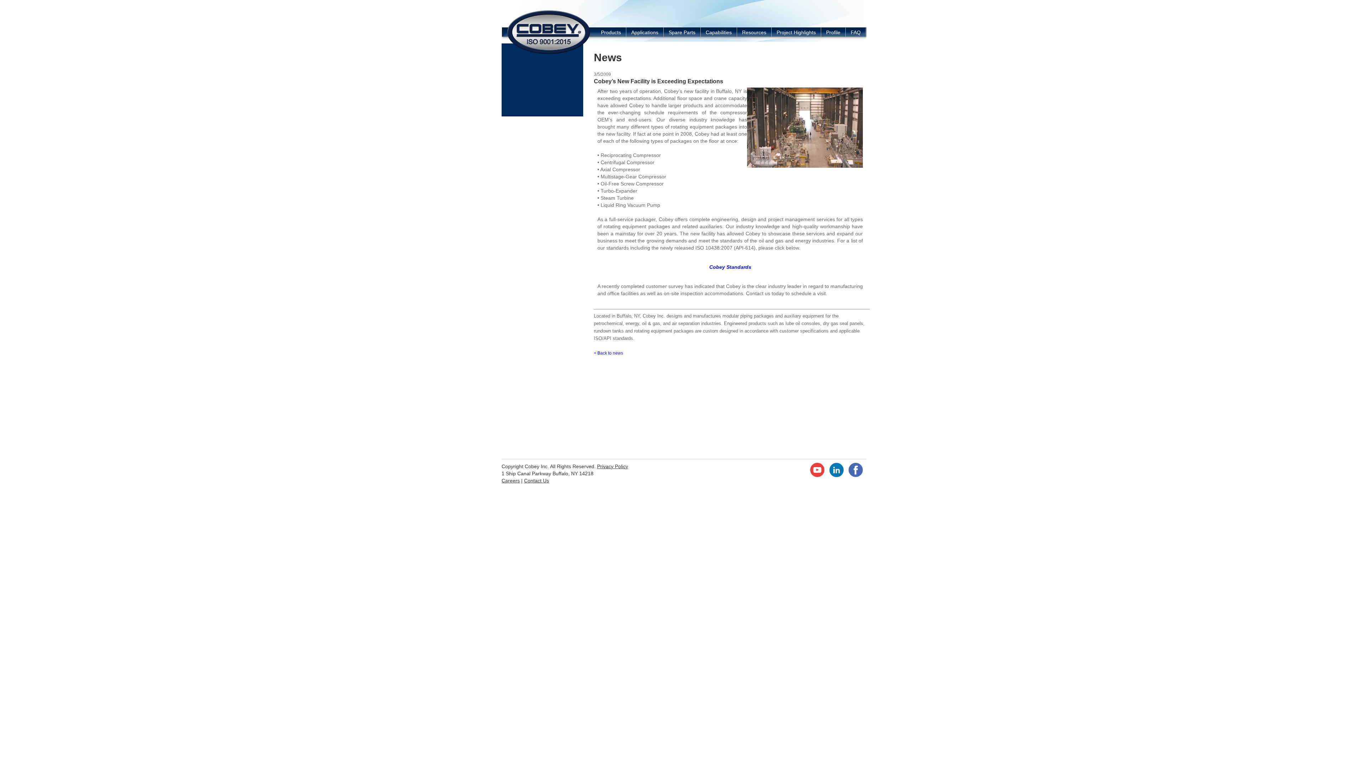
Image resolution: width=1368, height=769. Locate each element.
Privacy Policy (612, 466)
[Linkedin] (836, 475)
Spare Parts (682, 32)
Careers (511, 480)
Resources (754, 32)
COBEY (548, 32)
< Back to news (608, 353)
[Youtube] (817, 475)
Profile (833, 32)
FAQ (856, 32)
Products (611, 32)
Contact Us (536, 480)
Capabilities (719, 32)
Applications (644, 32)
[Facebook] (856, 475)
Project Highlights (796, 32)
